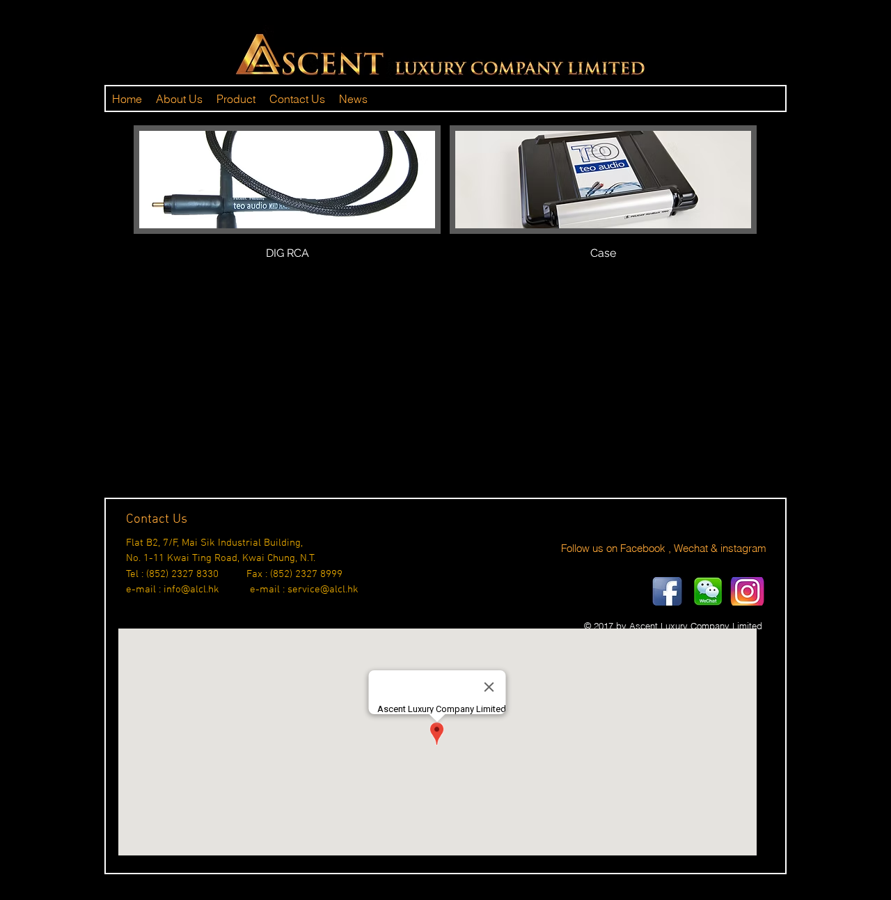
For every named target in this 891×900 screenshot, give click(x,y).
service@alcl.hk (322, 589)
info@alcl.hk (191, 589)
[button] (287, 208)
